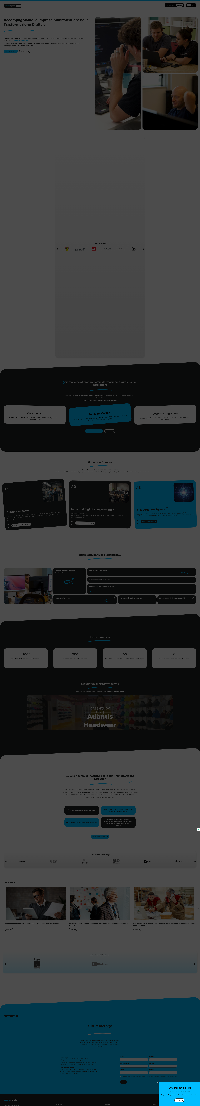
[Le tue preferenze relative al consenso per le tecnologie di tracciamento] (198, 829)
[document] (100, 553)
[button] (157, 1082)
